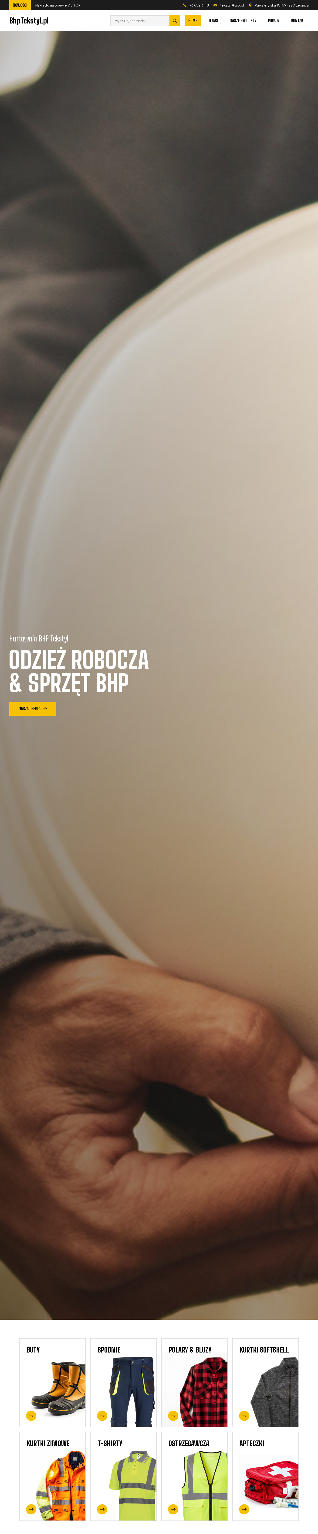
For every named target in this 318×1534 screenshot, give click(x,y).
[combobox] (139, 20)
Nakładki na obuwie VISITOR (65, 5)
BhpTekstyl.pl (29, 20)
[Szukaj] (174, 20)
